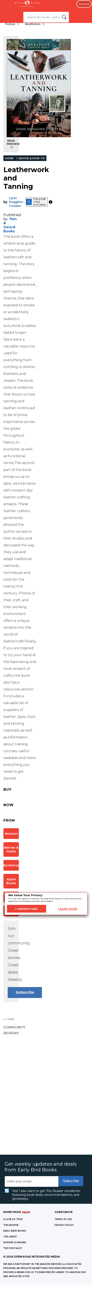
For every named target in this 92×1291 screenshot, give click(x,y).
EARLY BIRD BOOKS (14, 1230)
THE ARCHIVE (10, 1225)
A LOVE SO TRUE (12, 1219)
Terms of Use (63, 1219)
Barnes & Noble (11, 849)
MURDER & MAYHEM (14, 1242)
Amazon (11, 834)
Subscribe (84, 4)
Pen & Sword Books (10, 225)
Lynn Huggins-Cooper (16, 202)
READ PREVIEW (13, 142)
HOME (9, 158)
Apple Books (11, 881)
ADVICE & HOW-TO (31, 158)
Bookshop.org (11, 865)
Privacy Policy (64, 1225)
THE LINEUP (10, 1236)
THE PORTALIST (12, 1248)
